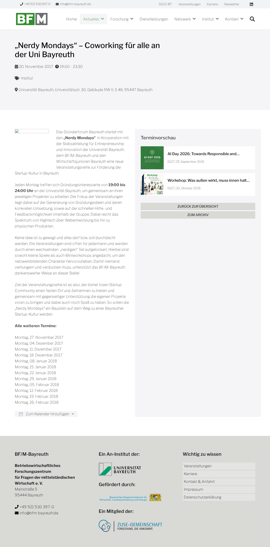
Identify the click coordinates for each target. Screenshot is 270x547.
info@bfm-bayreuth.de (39, 513)
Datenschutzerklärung (202, 497)
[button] (102, 19)
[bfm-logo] (32, 19)
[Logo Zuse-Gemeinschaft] (130, 526)
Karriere (190, 474)
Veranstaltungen (198, 466)
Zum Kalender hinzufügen (47, 414)
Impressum (193, 489)
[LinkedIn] (251, 4)
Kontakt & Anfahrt (199, 481)
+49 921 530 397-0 (37, 507)
